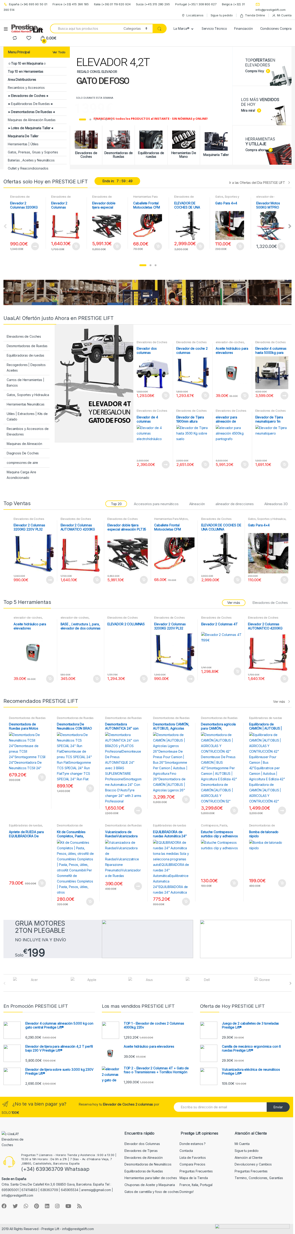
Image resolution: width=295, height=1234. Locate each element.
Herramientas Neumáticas (25, 404)
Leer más (35, 246)
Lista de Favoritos (193, 1157)
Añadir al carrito (76, 246)
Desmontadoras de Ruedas (27, 346)
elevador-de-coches (265, 198)
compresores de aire (22, 463)
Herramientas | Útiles (23, 144)
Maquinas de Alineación (24, 444)
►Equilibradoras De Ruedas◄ (30, 104)
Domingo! (187, 1192)
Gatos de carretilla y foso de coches (151, 1192)
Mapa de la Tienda (194, 1178)
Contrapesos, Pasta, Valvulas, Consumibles (216, 827)
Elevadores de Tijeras (140, 1151)
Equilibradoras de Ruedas (143, 1171)
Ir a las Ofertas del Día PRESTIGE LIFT (257, 183)
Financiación (243, 28)
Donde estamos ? (193, 1144)
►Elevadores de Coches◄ (28, 96)
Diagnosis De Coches (23, 453)
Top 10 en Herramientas (25, 71)
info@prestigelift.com (271, 10)
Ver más (279, 701)
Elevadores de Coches (20, 198)
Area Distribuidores (22, 79)
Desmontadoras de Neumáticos (147, 1164)
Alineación (197, 504)
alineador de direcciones (234, 504)
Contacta (186, 1151)
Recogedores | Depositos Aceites (26, 367)
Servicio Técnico (214, 28)
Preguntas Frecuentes (196, 1171)
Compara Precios (192, 1164)
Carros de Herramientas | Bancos (25, 382)
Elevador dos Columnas (142, 1144)
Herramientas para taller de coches (150, 1178)
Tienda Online (255, 15)
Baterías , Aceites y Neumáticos (31, 160)
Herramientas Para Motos (171, 519)
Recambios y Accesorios (26, 87)
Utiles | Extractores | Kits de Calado (27, 416)
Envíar (278, 1107)
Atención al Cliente (248, 1157)
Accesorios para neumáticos (156, 504)
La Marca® (181, 28)
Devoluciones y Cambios (253, 1164)
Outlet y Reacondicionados (28, 168)
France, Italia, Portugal (196, 1185)
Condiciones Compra (276, 28)
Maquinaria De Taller (23, 136)
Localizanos (194, 15)
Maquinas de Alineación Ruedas (32, 120)
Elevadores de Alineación (143, 1157)
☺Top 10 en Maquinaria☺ (27, 63)
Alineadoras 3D (276, 504)
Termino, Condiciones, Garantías (259, 1178)
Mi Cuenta (284, 15)
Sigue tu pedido (222, 15)
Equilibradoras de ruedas (25, 355)
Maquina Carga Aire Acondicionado (21, 475)
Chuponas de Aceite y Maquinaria (149, 1185)
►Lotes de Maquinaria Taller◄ (31, 128)
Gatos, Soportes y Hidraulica (227, 198)
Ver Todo (59, 52)
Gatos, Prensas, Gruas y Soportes (33, 152)
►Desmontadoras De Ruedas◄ (31, 112)
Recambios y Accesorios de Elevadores (28, 431)
